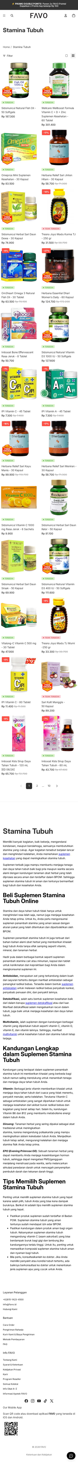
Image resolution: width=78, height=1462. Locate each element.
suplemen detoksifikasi (38, 1002)
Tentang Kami (10, 1359)
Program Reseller (12, 1379)
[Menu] (4, 15)
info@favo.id (9, 1304)
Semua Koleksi (10, 1384)
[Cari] (12, 16)
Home (6, 46)
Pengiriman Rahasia (13, 1329)
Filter (10, 55)
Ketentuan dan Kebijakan (39, 1454)
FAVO (43, 1447)
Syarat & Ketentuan (13, 1364)
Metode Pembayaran (13, 1339)
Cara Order (9, 1325)
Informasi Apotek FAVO (15, 1393)
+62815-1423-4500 (13, 1299)
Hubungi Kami (10, 1309)
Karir (5, 1374)
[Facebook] (26, 1401)
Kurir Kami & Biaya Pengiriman (18, 1334)
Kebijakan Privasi (12, 1369)
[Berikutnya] (57, 786)
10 (49, 785)
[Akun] (66, 16)
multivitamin (10, 1034)
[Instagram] (32, 1401)
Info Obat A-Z (10, 1388)
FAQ (5, 1344)
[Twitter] (52, 1401)
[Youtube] (39, 1401)
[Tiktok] (45, 1401)
